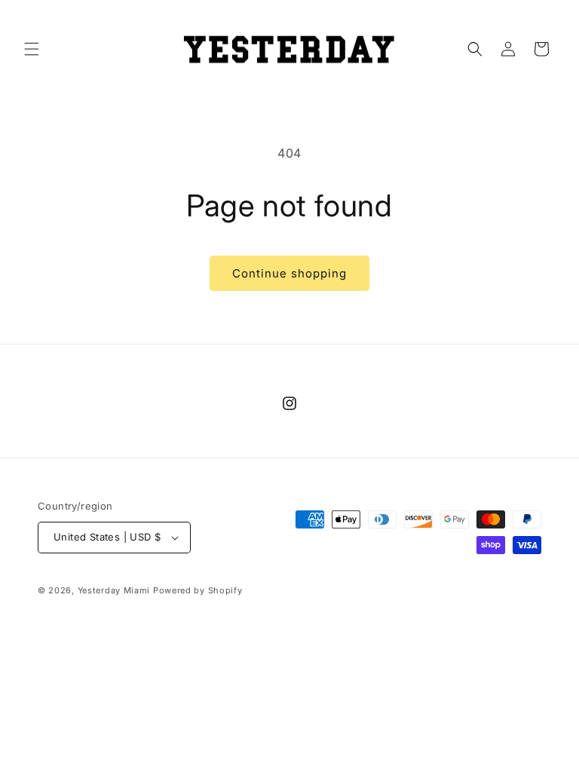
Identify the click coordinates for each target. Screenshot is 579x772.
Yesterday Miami (114, 590)
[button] (31, 49)
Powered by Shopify (198, 590)
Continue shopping (289, 273)
